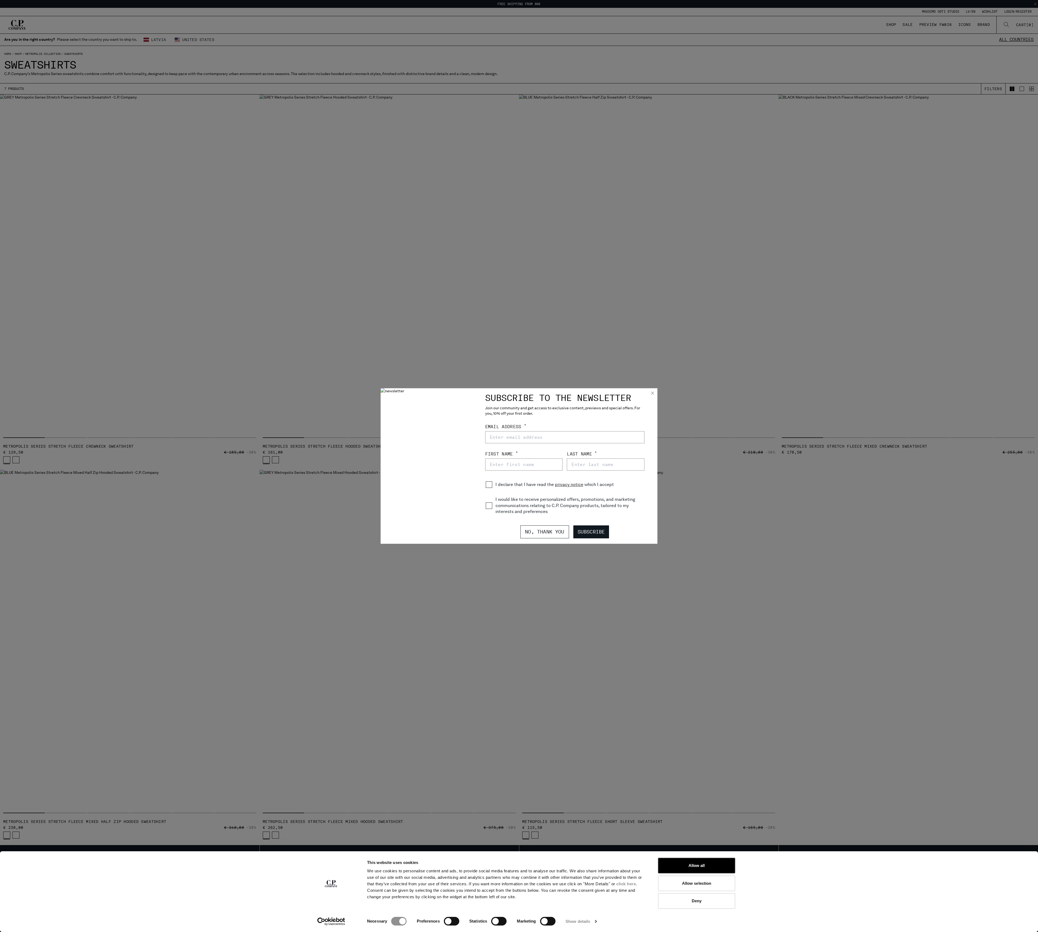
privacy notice (569, 484)
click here (626, 884)
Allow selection (696, 883)
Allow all (696, 865)
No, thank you (544, 532)
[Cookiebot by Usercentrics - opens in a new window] (331, 921)
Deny (696, 901)
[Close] (652, 393)
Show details (577, 921)
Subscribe (591, 532)
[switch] (451, 921)
